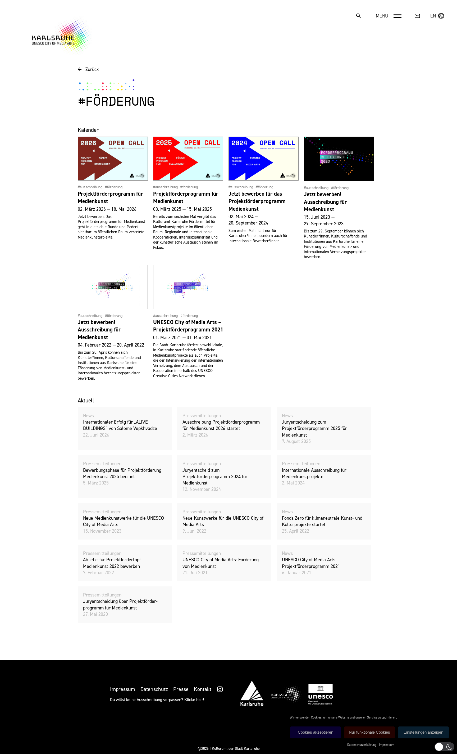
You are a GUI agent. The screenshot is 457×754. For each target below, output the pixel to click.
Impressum (386, 745)
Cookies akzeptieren (315, 732)
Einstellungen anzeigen (423, 732)
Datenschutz (154, 689)
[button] (444, 746)
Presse (181, 689)
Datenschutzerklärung (361, 745)
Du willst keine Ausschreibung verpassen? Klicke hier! (157, 699)
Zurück (92, 69)
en (433, 16)
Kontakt (202, 689)
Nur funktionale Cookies (369, 732)
